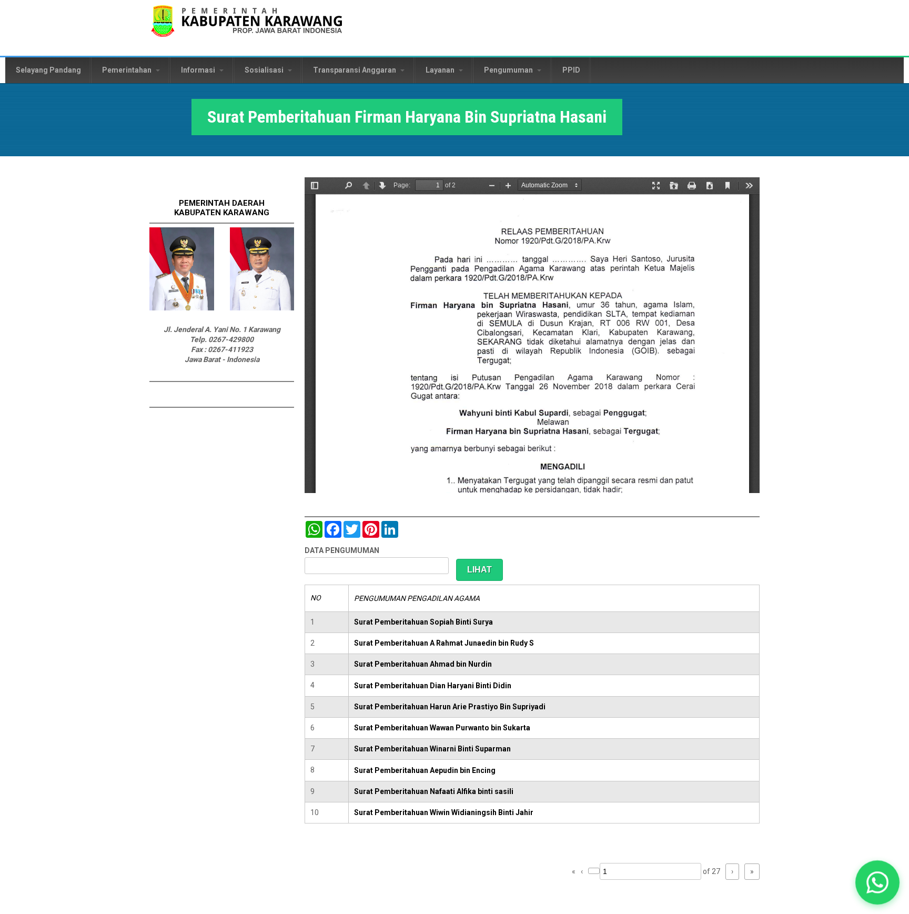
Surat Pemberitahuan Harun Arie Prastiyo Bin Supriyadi (450, 706)
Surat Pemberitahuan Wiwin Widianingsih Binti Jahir (443, 812)
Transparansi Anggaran (355, 70)
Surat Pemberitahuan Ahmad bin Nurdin (423, 664)
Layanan (441, 70)
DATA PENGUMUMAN (342, 550)
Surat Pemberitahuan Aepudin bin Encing (425, 770)
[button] (877, 882)
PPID (571, 70)
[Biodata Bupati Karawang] (181, 308)
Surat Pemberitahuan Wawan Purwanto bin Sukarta (442, 728)
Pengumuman (509, 70)
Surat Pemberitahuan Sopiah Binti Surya (423, 622)
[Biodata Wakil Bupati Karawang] (262, 308)
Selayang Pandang (48, 70)
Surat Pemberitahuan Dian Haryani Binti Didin (432, 685)
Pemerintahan (127, 70)
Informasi (199, 70)
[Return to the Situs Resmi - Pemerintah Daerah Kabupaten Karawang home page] (246, 27)
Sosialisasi (265, 70)
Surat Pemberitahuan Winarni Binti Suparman (432, 749)
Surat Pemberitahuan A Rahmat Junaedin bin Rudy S (444, 643)
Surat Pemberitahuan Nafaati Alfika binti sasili (433, 791)
